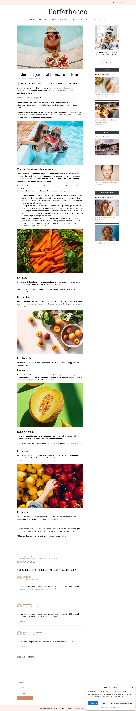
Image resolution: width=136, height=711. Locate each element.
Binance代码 (27, 605)
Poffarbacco (68, 11)
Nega (104, 703)
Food (53, 19)
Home (32, 19)
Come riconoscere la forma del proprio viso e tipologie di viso (38, 558)
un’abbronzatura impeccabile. (62, 88)
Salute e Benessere (80, 19)
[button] (132, 687)
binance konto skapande (32, 632)
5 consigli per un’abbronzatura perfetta (31, 557)
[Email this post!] (34, 562)
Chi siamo (43, 19)
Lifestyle (64, 19)
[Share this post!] (18, 562)
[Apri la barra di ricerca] (105, 19)
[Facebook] (113, 2)
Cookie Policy (103, 707)
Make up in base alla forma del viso (106, 182)
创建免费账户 (27, 577)
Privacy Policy (112, 707)
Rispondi (22, 593)
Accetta (93, 703)
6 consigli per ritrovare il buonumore (106, 243)
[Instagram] (117, 2)
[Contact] (121, 2)
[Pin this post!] (28, 562)
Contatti (119, 707)
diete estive (28, 455)
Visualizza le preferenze (121, 703)
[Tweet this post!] (21, 562)
